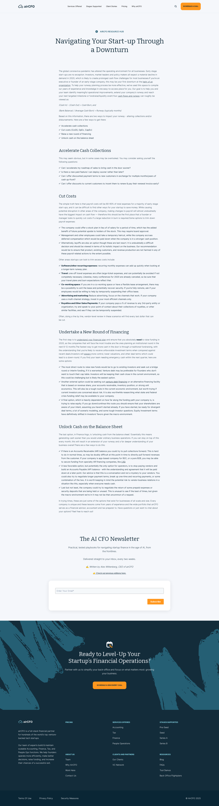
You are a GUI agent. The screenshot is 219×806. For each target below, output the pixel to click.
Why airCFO (137, 6)
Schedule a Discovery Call (109, 685)
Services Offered (75, 6)
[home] (28, 6)
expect (87, 354)
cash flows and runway (129, 96)
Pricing (124, 6)
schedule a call (190, 6)
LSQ (123, 462)
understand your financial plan (91, 339)
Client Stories (111, 6)
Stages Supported (94, 6)
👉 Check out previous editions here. (109, 573)
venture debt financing (116, 381)
